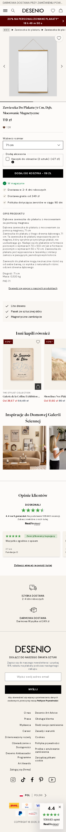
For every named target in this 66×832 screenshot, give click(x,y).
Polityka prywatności (47, 743)
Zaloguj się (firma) (20, 769)
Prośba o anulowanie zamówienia (47, 750)
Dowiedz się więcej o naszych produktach (33, 288)
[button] (51, 816)
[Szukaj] (13, 10)
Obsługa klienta (44, 718)
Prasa (27, 718)
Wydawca (25, 725)
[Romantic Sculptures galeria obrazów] (24, 448)
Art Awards (24, 763)
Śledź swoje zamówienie (49, 725)
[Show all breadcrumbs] (6, 30)
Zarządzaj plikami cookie (45, 759)
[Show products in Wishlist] (53, 10)
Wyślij (33, 689)
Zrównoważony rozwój (18, 737)
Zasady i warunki (45, 731)
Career (27, 731)
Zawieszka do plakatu (27, 29)
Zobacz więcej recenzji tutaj (33, 565)
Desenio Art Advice (46, 712)
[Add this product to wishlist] (59, 37)
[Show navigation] (5, 10)
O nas (27, 712)
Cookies (40, 737)
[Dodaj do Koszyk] (38, 386)
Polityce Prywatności (47, 700)
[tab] (16, 100)
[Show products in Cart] (61, 10)
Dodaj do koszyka (33, 173)
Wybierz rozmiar (13, 138)
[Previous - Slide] (4, 66)
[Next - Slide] (62, 66)
